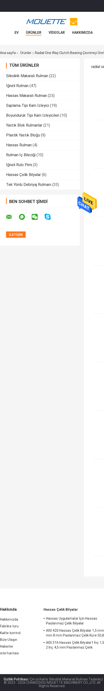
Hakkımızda (82, 32)
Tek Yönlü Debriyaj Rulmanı (28, 184)
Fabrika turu (9, 626)
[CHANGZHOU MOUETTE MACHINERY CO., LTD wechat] (38, 217)
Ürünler (33, 32)
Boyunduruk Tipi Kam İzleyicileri (32, 115)
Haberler (6, 646)
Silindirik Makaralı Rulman (27, 76)
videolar (57, 32)
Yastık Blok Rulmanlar (24, 125)
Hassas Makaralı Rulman (26, 95)
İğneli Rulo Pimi (19, 165)
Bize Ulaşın (8, 640)
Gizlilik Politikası (16, 679)
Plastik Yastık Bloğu (23, 135)
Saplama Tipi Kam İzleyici (27, 105)
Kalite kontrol (10, 633)
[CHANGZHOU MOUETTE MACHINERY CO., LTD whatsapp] (25, 217)
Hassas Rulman (19, 145)
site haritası (9, 653)
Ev (17, 32)
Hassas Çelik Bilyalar (23, 174)
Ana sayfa (8, 53)
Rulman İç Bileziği (21, 155)
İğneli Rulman (17, 85)
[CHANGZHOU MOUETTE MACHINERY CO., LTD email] (12, 217)
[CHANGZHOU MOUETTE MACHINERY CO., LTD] (52, 21)
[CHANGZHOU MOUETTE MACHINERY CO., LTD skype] (51, 217)
